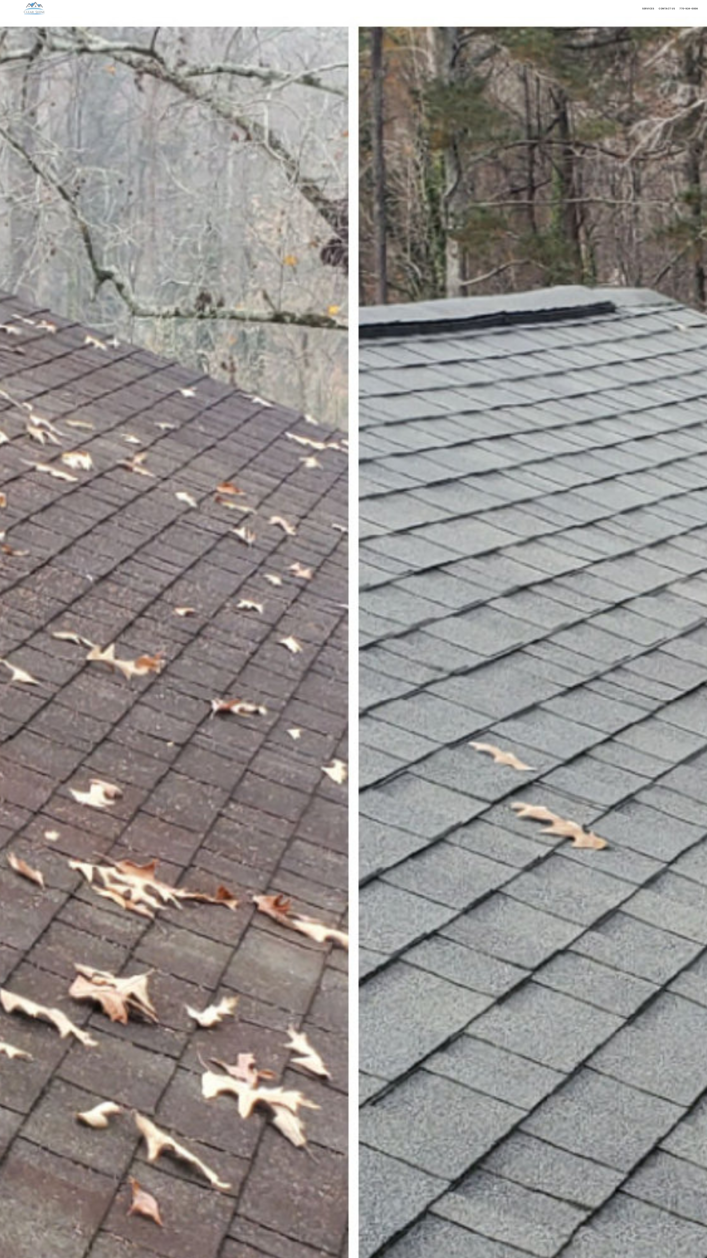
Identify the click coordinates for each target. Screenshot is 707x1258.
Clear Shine (35, 8)
